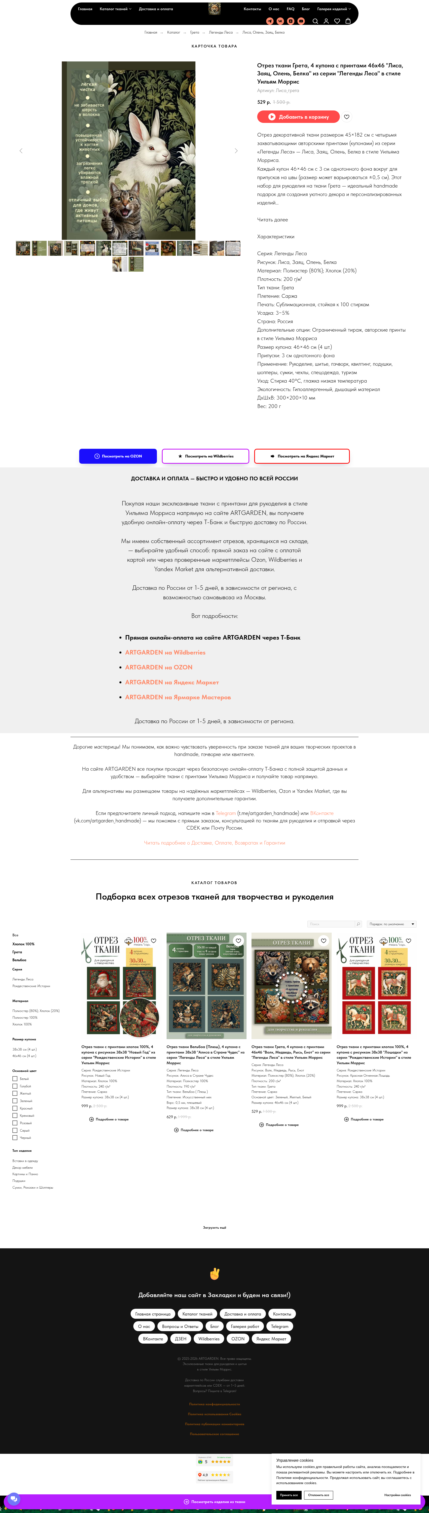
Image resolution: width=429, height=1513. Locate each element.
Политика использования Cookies (214, 1414)
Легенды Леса (221, 32)
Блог (306, 8)
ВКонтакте (322, 813)
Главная (85, 8)
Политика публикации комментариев (214, 1424)
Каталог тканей (114, 8)
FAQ (290, 8)
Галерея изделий (332, 8)
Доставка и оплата (156, 8)
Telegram (226, 813)
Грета (194, 32)
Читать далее (272, 219)
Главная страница (153, 1313)
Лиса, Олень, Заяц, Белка (264, 32)
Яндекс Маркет (271, 1338)
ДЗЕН (180, 1338)
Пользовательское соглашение (214, 1434)
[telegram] (270, 21)
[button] (315, 21)
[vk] (280, 21)
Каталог (173, 32)
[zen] (290, 21)
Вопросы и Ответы (180, 1326)
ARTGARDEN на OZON (159, 667)
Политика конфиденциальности (214, 1404)
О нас (274, 8)
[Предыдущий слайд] (21, 151)
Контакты (252, 8)
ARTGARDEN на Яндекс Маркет (172, 682)
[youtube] (301, 21)
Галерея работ (245, 1326)
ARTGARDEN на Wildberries (165, 652)
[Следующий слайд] (236, 151)
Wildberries (208, 1338)
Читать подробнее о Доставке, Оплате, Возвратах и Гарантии (214, 842)
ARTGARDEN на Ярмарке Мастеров (178, 697)
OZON (238, 1338)
